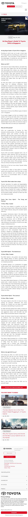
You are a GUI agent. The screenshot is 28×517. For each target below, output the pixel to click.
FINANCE (3, 488)
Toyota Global (17, 450)
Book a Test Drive (11, 6)
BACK (5, 14)
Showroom (4, 480)
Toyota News (4, 476)
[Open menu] (26, 10)
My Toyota (4, 484)
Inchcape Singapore (18, 448)
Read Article (14, 406)
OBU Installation (5, 472)
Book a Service (18, 6)
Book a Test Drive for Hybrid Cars (14, 387)
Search (24, 3)
